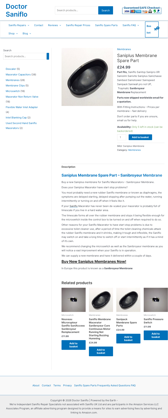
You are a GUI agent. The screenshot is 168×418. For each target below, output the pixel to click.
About (35, 385)
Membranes (124, 49)
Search (106, 10)
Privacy (67, 385)
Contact (38, 25)
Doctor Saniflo (16, 10)
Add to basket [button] (73, 345)
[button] (27, 25)
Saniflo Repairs (17, 25)
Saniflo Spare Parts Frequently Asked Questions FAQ (105, 385)
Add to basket (140, 137)
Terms (57, 385)
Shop (12, 33)
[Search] (48, 56)
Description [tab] (68, 166)
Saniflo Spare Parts (106, 25)
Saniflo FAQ (129, 25)
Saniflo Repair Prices (78, 25)
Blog (25, 33)
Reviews (53, 25)
